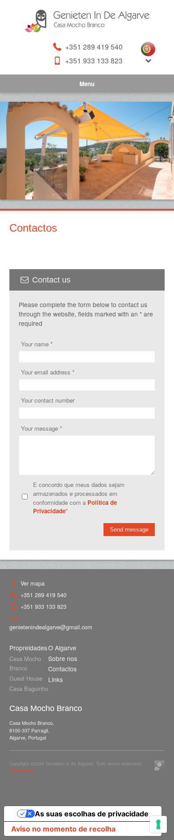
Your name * (37, 344)
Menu (87, 83)
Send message (129, 529)
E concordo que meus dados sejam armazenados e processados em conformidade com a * (78, 497)
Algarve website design (159, 765)
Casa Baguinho (28, 688)
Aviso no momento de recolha (63, 828)
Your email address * (48, 372)
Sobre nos (62, 658)
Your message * (41, 428)
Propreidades (28, 647)
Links (55, 679)
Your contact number (48, 400)
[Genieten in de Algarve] (87, 21)
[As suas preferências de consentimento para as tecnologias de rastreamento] (158, 824)
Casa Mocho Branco (25, 663)
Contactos (62, 668)
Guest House (25, 678)
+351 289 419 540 (93, 46)
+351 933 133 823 (93, 60)
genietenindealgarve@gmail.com (50, 627)
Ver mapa (32, 583)
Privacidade (21, 770)
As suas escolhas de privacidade (92, 813)
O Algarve (62, 647)
